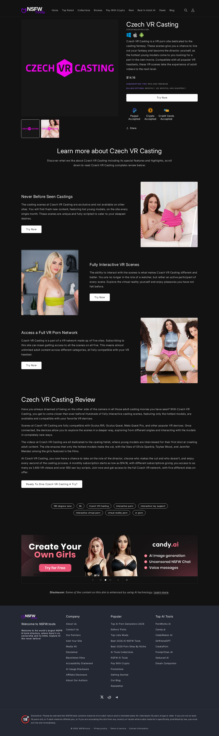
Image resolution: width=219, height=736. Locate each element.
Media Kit (71, 646)
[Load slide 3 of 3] (110, 580)
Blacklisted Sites (75, 657)
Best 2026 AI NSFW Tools (125, 640)
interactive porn (124, 506)
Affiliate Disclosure (76, 674)
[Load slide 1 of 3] (100, 580)
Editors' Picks (118, 629)
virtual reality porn (118, 512)
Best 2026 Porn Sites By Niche (128, 646)
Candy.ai (160, 629)
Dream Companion (166, 663)
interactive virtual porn (88, 512)
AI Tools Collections (122, 652)
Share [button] (133, 128)
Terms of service (118, 728)
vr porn (139, 512)
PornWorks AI (163, 623)
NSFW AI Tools (119, 657)
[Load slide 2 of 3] (105, 580)
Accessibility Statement (79, 663)
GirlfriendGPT (163, 640)
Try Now (162, 97)
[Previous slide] (92, 579)
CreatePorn (162, 646)
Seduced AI (162, 657)
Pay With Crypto (120, 663)
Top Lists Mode (119, 635)
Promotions (117, 669)
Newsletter (117, 686)
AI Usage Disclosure (77, 669)
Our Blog (116, 680)
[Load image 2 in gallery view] (50, 129)
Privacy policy (100, 728)
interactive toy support (153, 506)
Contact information (138, 728)
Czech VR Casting (99, 506)
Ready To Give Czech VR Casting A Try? (51, 484)
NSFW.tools (84, 728)
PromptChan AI (164, 652)
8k (80, 506)
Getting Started (119, 674)
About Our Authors (76, 680)
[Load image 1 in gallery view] (30, 129)
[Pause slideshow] (126, 579)
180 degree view (63, 506)
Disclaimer (72, 652)
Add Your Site (74, 640)
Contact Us (72, 629)
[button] (185, 10)
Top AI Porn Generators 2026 (127, 623)
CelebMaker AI (164, 635)
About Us (71, 623)
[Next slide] (118, 579)
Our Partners (73, 635)
